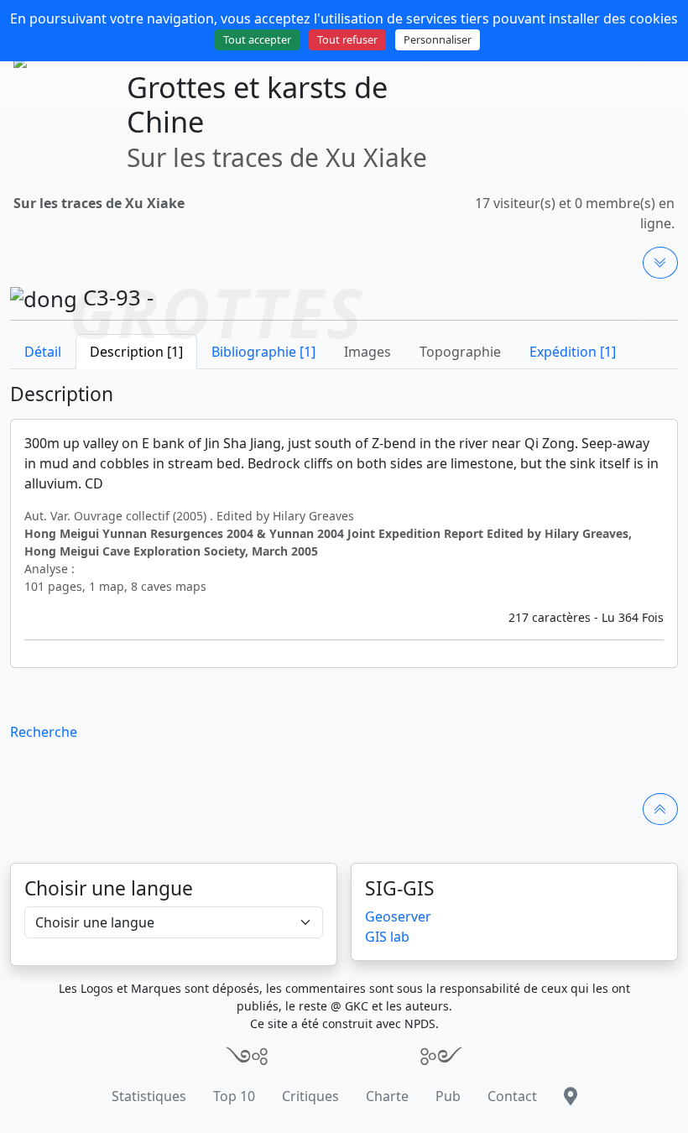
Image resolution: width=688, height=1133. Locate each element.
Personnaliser (438, 39)
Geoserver (398, 916)
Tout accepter (257, 39)
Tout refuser (347, 39)
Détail (42, 351)
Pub (448, 1096)
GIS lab (387, 936)
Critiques (310, 1096)
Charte (387, 1096)
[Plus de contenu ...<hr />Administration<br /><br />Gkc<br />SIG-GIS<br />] (660, 263)
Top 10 (234, 1096)
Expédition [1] (572, 351)
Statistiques (149, 1096)
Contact (512, 1096)
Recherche (43, 732)
